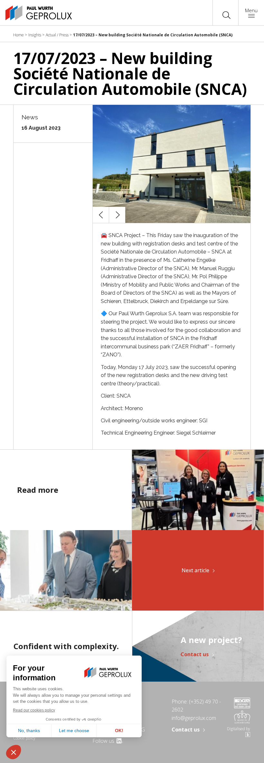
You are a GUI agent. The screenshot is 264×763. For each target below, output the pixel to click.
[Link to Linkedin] (119, 740)
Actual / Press (57, 35)
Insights (34, 35)
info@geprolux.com (194, 718)
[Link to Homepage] (32, 13)
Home (18, 35)
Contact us (195, 654)
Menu (251, 10)
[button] (101, 215)
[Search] (226, 14)
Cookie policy (24, 738)
